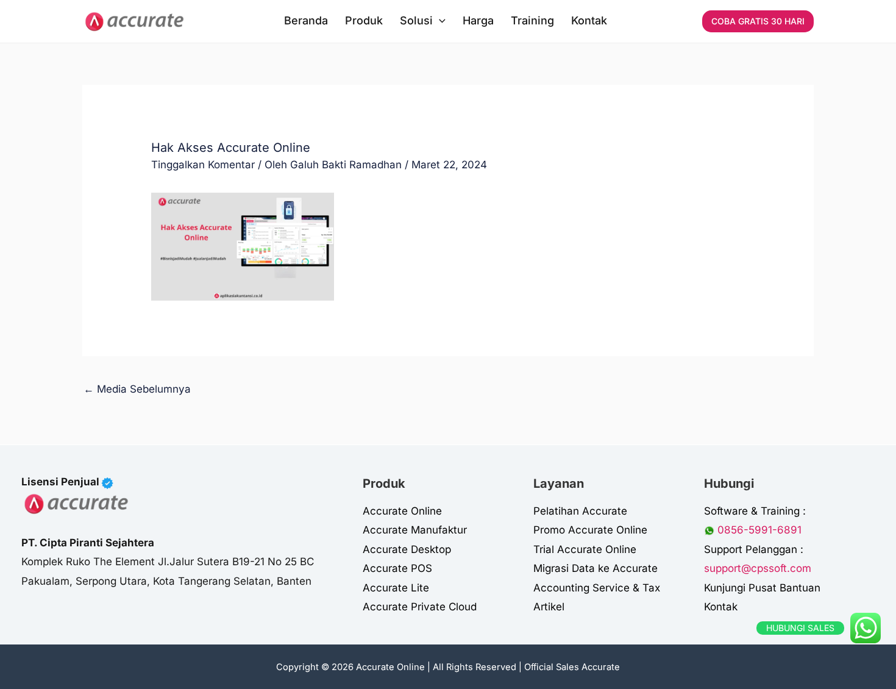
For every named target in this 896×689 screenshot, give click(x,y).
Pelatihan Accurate (580, 511)
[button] (439, 21)
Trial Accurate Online (584, 549)
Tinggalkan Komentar (203, 165)
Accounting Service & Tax (596, 588)
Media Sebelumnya (137, 389)
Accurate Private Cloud (420, 607)
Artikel (548, 607)
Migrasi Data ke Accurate (595, 568)
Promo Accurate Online (590, 530)
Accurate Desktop (407, 549)
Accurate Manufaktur (415, 530)
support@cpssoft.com (757, 568)
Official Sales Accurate (572, 667)
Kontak (721, 607)
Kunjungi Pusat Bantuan (762, 588)
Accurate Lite (396, 588)
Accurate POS (397, 568)
